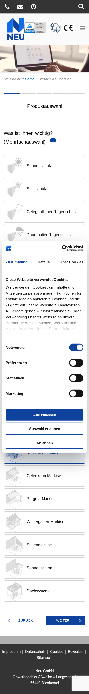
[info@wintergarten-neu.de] (20, 7)
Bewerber (76, 651)
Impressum (11, 651)
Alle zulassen (44, 415)
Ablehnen (44, 443)
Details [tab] (44, 262)
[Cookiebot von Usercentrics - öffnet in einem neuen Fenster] (62, 248)
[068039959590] (8, 7)
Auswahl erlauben (44, 429)
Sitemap (43, 657)
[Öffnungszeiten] (34, 7)
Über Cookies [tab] (71, 262)
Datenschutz (35, 651)
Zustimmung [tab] (17, 262)
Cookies (57, 651)
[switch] (76, 363)
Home (29, 78)
